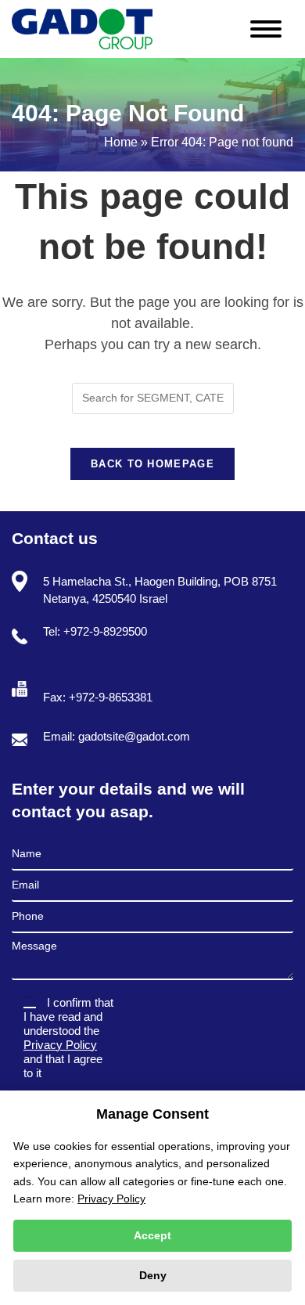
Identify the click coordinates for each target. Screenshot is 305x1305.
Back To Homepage (152, 464)
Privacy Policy (60, 1044)
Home (121, 142)
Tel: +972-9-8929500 (95, 631)
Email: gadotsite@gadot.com (116, 736)
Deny (153, 1275)
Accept (152, 1235)
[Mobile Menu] (271, 25)
